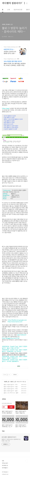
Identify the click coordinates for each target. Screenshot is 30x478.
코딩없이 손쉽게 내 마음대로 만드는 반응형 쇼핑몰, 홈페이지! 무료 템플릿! (10, 52)
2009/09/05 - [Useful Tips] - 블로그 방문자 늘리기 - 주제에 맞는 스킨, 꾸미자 (14, 350)
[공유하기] (7, 374)
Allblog (5, 194)
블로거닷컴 (20, 335)
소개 (8, 9)
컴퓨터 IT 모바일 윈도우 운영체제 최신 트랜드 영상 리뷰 (11, 440)
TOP (26, 461)
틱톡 (3, 461)
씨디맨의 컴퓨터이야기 (13, 3)
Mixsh (4, 198)
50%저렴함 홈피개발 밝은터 (13, 61)
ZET (25, 335)
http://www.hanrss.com (15, 322)
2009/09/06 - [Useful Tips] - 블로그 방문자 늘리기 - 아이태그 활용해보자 (14, 360)
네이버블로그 (5, 468)
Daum (5, 197)
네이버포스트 (5, 465)
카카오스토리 (5, 463)
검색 (23, 3)
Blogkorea (6, 195)
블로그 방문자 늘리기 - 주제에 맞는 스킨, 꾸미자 (11, 389)
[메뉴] (27, 3)
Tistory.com (6, 190)
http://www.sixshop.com (11, 47)
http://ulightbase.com (10, 59)
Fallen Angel (5, 108)
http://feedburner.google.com (17, 320)
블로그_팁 (13, 381)
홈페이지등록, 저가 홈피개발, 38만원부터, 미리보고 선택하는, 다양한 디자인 (15, 64)
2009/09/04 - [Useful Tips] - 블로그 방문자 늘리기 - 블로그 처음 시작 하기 (14, 347)
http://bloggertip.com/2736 (10, 338)
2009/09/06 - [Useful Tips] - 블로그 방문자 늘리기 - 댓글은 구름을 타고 (14, 357)
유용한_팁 (6, 381)
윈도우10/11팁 (18, 9)
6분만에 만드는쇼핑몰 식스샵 (9, 49)
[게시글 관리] (9, 374)
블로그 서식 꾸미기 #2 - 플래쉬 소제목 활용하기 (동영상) (11, 393)
